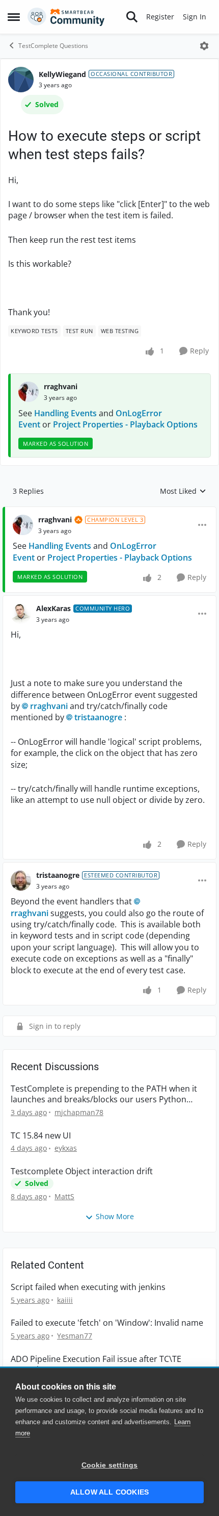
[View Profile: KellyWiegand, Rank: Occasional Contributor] (21, 79)
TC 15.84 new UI (41, 1135)
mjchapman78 (78, 1112)
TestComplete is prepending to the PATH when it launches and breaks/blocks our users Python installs (104, 1094)
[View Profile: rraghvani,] (28, 392)
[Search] (132, 17)
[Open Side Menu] (14, 16)
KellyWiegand (62, 74)
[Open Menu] (204, 46)
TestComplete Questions (53, 45)
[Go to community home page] (66, 17)
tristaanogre (98, 717)
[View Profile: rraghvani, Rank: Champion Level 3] (23, 525)
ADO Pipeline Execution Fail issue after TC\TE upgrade (96, 1364)
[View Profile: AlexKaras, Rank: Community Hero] (21, 613)
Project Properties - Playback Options (125, 424)
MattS (64, 1196)
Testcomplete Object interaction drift (82, 1171)
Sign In (194, 16)
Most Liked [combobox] (183, 491)
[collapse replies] (109, 512)
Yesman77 (74, 1336)
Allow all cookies (109, 1492)
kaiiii (65, 1300)
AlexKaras (53, 608)
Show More (115, 1216)
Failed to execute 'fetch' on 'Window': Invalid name (107, 1323)
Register (160, 16)
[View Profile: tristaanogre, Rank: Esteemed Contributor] (21, 880)
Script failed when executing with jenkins (88, 1287)
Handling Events (65, 413)
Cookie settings (109, 1465)
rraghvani (60, 386)
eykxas (65, 1148)
